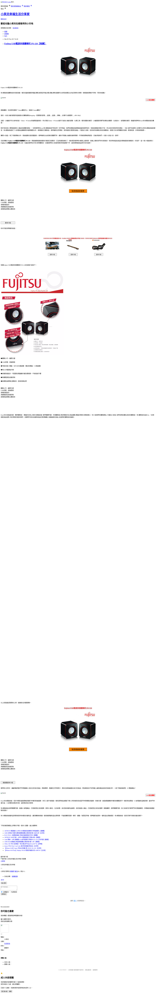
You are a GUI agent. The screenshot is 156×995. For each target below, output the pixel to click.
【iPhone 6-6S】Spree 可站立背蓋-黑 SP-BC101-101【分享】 (23, 848)
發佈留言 (3, 894)
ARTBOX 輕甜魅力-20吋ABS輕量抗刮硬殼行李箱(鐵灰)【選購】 (24, 831)
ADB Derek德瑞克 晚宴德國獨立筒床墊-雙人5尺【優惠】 (22, 841)
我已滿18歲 (4, 991)
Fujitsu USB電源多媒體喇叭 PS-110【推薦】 (25, 43)
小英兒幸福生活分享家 (15, 14)
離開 (10, 991)
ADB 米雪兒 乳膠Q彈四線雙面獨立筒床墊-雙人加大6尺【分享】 (24, 833)
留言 (16, 871)
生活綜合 (15, 28)
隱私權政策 (88, 970)
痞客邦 (12, 871)
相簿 (5, 31)
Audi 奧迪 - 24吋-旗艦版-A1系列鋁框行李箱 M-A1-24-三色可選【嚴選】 (26, 839)
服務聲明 (95, 970)
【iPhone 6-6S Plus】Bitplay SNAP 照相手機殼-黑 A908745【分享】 (25, 850)
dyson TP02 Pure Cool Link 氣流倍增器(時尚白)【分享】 (21, 846)
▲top (2, 879)
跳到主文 (3, 19)
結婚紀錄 (15, 876)
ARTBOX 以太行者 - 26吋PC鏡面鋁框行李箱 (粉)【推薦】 (22, 837)
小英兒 (3, 861)
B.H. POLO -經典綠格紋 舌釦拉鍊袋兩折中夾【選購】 (21, 835)
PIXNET (64, 970)
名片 (5, 36)
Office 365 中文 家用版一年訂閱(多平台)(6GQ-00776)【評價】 (23, 844)
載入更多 (3, 883)
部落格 (6, 34)
